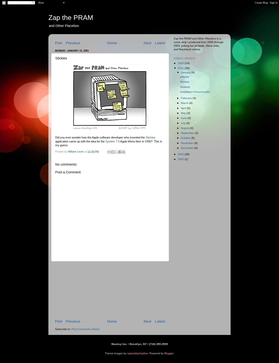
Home (112, 43)
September (188, 133)
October (186, 138)
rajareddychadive (137, 353)
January (186, 72)
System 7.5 (112, 141)
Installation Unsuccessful (195, 91)
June (184, 118)
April (184, 108)
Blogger (168, 353)
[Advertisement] (110, 290)
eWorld (184, 76)
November (187, 143)
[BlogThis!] (113, 152)
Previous (73, 43)
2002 (181, 154)
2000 (181, 63)
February (187, 98)
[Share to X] (116, 152)
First (58, 43)
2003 (181, 159)
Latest (160, 43)
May (184, 113)
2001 (181, 68)
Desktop (185, 87)
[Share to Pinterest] (123, 152)
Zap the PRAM (70, 17)
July (183, 123)
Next (147, 43)
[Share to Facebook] (120, 152)
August (185, 128)
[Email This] (109, 152)
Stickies (150, 137)
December (187, 148)
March (185, 103)
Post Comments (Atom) (86, 329)
